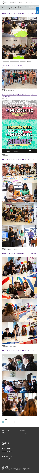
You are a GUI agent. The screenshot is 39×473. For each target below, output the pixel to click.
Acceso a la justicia (13, 2)
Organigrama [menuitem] (21, 432)
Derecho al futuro (22, 61)
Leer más (5, 62)
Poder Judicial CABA (5, 458)
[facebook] (7, 451)
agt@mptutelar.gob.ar (31, 469)
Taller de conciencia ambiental (12, 65)
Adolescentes (12, 90)
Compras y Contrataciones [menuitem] (23, 433)
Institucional (5, 2)
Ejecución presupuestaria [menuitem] (23, 435)
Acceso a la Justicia (13, 346)
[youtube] (11, 451)
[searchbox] (34, 7)
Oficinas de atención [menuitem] (5, 442)
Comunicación (20, 2)
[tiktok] (9, 451)
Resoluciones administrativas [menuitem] (6, 434)
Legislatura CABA (5, 459)
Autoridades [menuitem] (4, 433)
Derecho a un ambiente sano (14, 61)
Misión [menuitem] (3, 432)
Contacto (5, 7)
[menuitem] (5, 2)
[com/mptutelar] (3, 451)
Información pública (28, 2)
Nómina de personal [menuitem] (22, 434)
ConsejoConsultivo (6, 61)
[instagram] (5, 451)
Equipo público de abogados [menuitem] (6, 443)
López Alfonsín (29, 61)
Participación (5, 249)
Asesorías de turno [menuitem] (5, 444)
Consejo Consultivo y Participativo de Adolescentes (19, 13)
